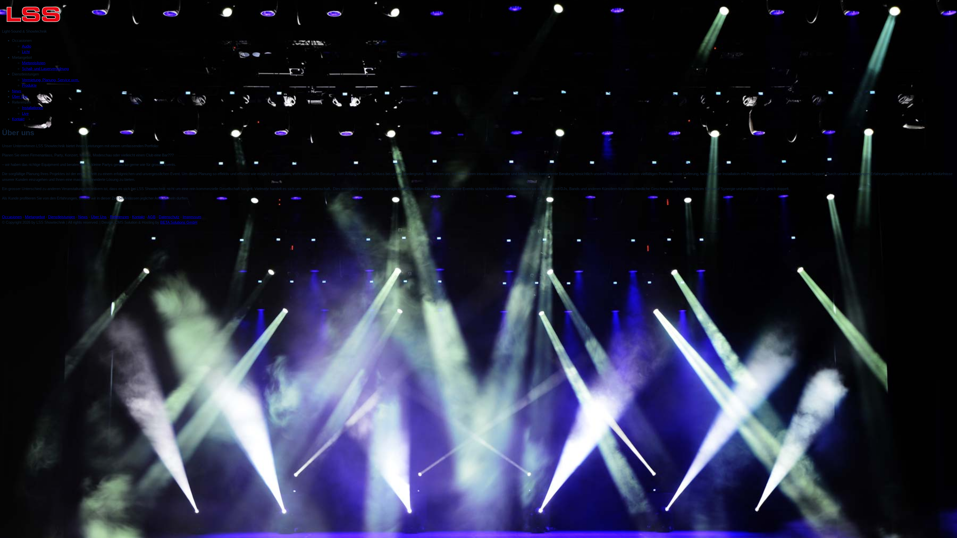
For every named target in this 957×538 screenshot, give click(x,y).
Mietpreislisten (33, 63)
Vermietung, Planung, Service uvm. (50, 80)
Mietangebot (35, 217)
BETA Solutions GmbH (178, 222)
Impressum (192, 217)
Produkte (29, 85)
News (16, 91)
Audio (26, 46)
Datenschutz (169, 217)
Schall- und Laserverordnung (45, 69)
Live (25, 113)
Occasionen (12, 217)
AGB (152, 217)
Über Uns (20, 96)
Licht (26, 52)
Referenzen (119, 217)
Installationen (32, 108)
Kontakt (18, 119)
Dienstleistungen (61, 217)
